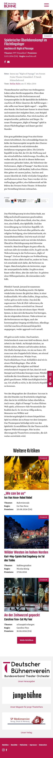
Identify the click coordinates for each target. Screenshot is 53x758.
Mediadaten (23, 745)
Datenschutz (43, 745)
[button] (4, 61)
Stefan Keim (15, 83)
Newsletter (14, 745)
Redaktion (5, 745)
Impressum (33, 745)
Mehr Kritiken (26, 640)
